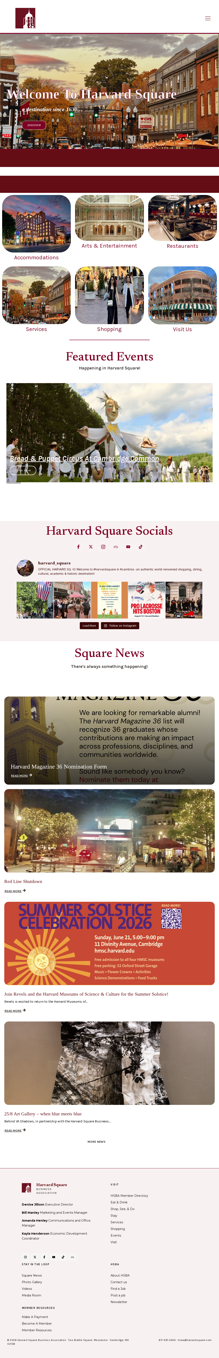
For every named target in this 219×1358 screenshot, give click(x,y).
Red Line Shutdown (23, 881)
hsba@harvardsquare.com (195, 1340)
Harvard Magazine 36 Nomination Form (59, 766)
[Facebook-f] (78, 546)
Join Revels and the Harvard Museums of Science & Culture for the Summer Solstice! (86, 994)
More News (96, 1142)
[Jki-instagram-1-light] (103, 546)
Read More (19, 776)
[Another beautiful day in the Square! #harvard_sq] (35, 600)
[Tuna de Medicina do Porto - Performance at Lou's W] (184, 600)
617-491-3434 (167, 1340)
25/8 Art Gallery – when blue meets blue (43, 1113)
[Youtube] (128, 546)
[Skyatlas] (115, 546)
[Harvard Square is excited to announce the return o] (146, 600)
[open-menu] (207, 19)
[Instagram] (25, 1257)
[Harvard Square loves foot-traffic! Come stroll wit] (72, 600)
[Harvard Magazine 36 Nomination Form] (109, 741)
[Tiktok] (140, 546)
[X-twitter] (90, 546)
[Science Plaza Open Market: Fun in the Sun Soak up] (109, 600)
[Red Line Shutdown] (109, 830)
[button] (11, 430)
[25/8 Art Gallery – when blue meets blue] (109, 1063)
